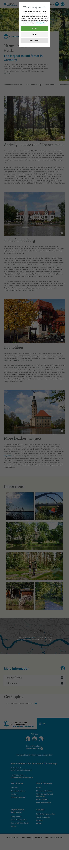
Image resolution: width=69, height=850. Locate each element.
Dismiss (34, 34)
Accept (34, 28)
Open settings (34, 40)
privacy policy (40, 23)
